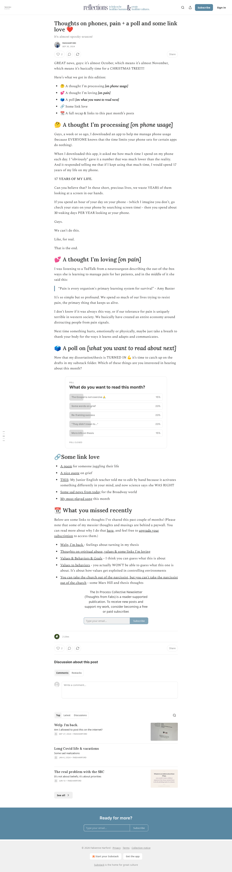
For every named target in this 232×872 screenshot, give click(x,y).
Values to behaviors (75, 565)
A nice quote (69, 473)
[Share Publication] (190, 7)
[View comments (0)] (69, 54)
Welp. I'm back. (66, 725)
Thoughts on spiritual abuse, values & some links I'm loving (105, 551)
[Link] (49, 124)
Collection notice (141, 847)
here (110, 530)
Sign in (221, 7)
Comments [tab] (62, 672)
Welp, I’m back (72, 544)
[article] (116, 731)
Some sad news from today (80, 492)
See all (61, 795)
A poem (66, 466)
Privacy (117, 847)
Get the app (133, 856)
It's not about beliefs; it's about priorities (77, 776)
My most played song (76, 498)
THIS (64, 479)
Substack (99, 864)
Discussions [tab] (80, 715)
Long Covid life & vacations (76, 748)
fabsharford (69, 43)
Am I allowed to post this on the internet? (78, 729)
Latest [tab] (67, 715)
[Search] (182, 7)
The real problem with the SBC (79, 772)
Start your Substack (107, 856)
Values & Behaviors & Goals (81, 558)
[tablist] (69, 672)
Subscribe (204, 7)
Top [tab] (58, 715)
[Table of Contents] (3, 436)
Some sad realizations (67, 753)
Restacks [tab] (77, 672)
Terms (126, 847)
